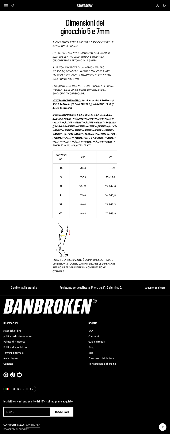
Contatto (8, 364)
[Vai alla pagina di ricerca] (13, 6)
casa (90, 353)
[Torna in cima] (162, 427)
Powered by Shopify (15, 429)
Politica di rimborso (14, 342)
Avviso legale (10, 358)
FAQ (90, 331)
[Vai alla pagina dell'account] (157, 5)
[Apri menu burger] (5, 5)
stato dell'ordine (12, 331)
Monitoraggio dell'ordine (102, 364)
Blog (90, 347)
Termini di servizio (13, 353)
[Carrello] (163, 5)
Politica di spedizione (15, 347)
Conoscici (93, 336)
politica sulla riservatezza (17, 336)
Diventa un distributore (101, 358)
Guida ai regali (96, 342)
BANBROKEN (33, 425)
